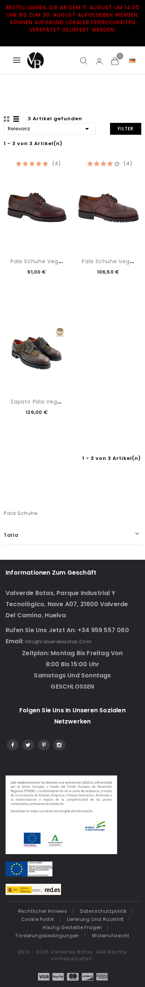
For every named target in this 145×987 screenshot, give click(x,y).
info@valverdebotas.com (58, 641)
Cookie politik (37, 919)
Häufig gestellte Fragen (72, 927)
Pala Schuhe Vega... (110, 261)
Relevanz (49, 128)
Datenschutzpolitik (103, 911)
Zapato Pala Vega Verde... (47, 401)
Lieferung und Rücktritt (95, 919)
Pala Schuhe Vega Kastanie (49, 261)
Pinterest (43, 743)
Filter (125, 128)
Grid (7, 119)
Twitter (27, 743)
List (16, 119)
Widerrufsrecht (110, 935)
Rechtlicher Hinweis (42, 911)
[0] (114, 61)
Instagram (58, 743)
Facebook (12, 743)
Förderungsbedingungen (47, 935)
